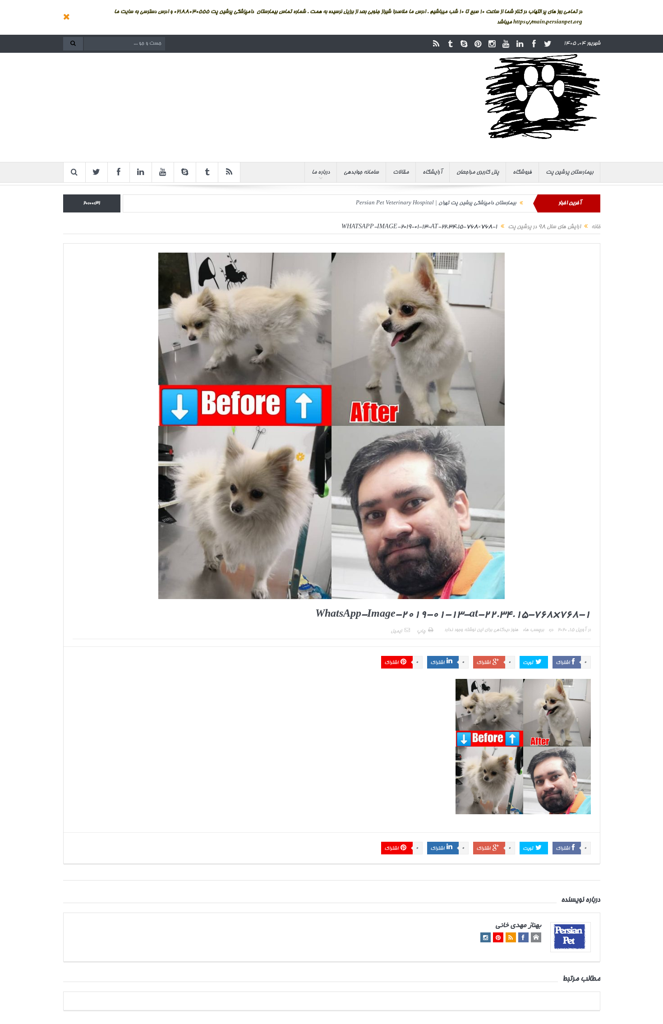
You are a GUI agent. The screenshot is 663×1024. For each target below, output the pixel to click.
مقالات (401, 172)
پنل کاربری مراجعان (477, 172)
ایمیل (396, 631)
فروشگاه (522, 172)
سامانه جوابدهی (361, 172)
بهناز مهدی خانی (518, 926)
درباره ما (321, 172)
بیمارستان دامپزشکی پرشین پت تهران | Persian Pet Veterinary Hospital (436, 203)
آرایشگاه (432, 172)
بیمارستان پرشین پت (569, 172)
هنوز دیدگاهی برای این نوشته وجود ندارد (481, 630)
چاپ (421, 631)
